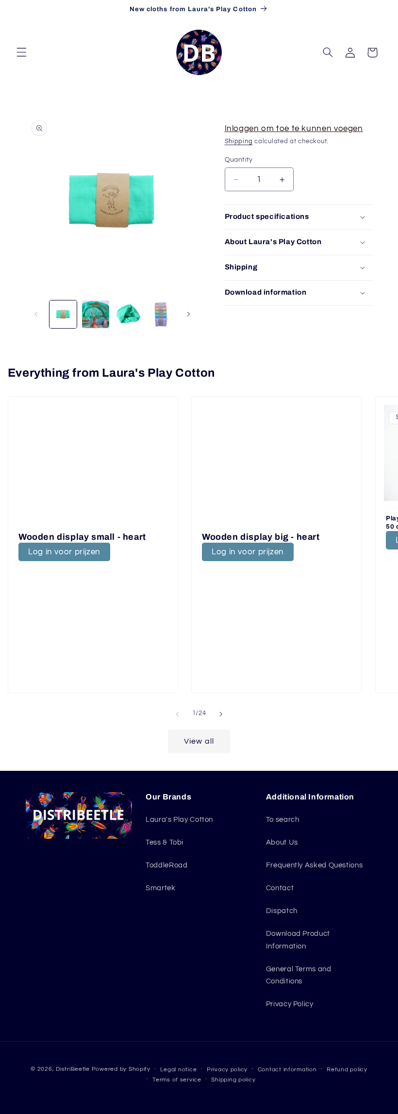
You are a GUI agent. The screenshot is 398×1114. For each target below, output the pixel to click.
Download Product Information (298, 940)
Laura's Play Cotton (179, 819)
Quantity (239, 159)
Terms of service (176, 1079)
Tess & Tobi (164, 842)
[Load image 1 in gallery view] (63, 314)
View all (199, 741)
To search (282, 819)
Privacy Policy (290, 1004)
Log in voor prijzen (64, 551)
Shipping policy (233, 1079)
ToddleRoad (166, 865)
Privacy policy (227, 1069)
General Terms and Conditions (299, 975)
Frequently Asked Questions (314, 865)
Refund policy (347, 1069)
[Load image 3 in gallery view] (127, 314)
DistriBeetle (73, 1069)
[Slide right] (188, 314)
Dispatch (282, 910)
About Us (282, 842)
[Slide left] (36, 314)
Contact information (287, 1069)
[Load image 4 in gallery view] (160, 314)
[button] (21, 52)
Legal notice (178, 1069)
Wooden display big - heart (261, 537)
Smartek (160, 888)
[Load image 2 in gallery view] (95, 314)
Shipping (239, 141)
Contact (280, 888)
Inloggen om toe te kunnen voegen (294, 128)
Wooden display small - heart (82, 537)
